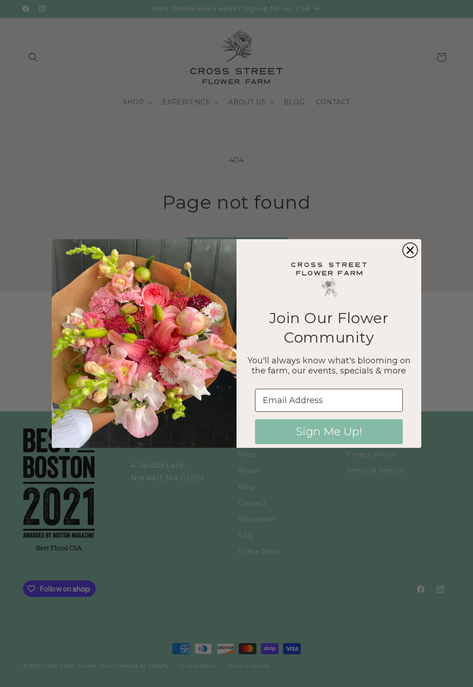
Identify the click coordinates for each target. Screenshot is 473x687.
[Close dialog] (410, 250)
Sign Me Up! (329, 431)
